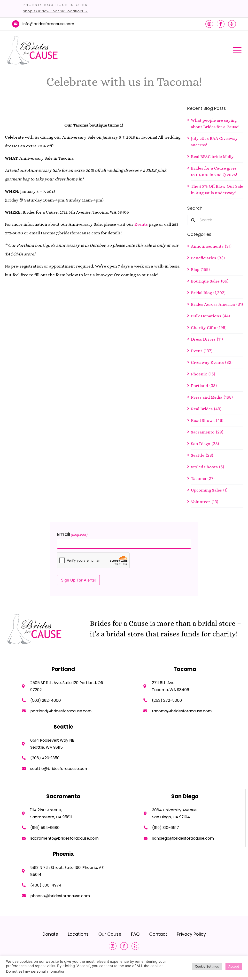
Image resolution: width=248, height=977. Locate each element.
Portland (199, 385)
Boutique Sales (205, 281)
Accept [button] (233, 966)
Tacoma (198, 478)
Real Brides (202, 408)
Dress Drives (203, 339)
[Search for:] (219, 220)
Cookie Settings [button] (207, 966)
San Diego (200, 443)
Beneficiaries (203, 257)
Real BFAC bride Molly (212, 156)
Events (141, 224)
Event (196, 350)
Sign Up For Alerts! (78, 580)
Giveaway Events (207, 362)
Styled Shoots (204, 466)
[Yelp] (232, 24)
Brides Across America (213, 304)
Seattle (197, 455)
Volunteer (200, 501)
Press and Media (206, 397)
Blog (195, 269)
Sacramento (203, 432)
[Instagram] (209, 24)
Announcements (207, 246)
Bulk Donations (206, 315)
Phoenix (199, 374)
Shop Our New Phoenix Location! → (55, 11)
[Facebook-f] (221, 24)
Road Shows (203, 420)
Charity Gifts (203, 327)
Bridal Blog (201, 292)
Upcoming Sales (206, 490)
